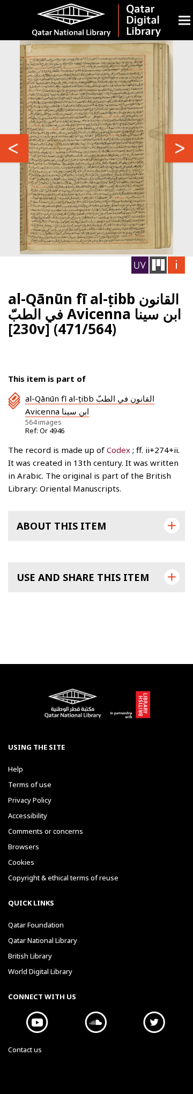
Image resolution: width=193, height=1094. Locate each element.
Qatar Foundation (36, 925)
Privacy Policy (29, 800)
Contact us (25, 1049)
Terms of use (29, 784)
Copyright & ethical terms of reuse (63, 877)
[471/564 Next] (14, 148)
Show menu (184, 20)
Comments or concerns (45, 831)
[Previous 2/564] (179, 148)
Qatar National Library (74, 709)
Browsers (23, 846)
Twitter (154, 1022)
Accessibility (27, 815)
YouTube (37, 1022)
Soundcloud (95, 1022)
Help (15, 769)
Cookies (21, 862)
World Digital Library (40, 971)
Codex (119, 449)
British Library (130, 709)
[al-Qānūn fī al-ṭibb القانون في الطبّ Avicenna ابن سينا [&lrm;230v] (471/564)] (96, 147)
